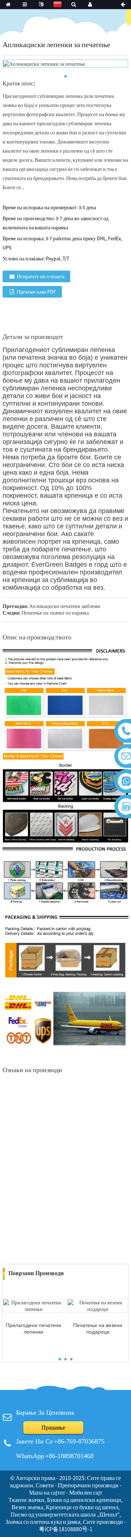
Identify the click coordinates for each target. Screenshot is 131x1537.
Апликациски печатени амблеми (64, 606)
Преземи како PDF (36, 291)
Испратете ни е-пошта (40, 276)
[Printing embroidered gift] (98, 1305)
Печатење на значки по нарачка (55, 612)
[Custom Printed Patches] (33, 1305)
